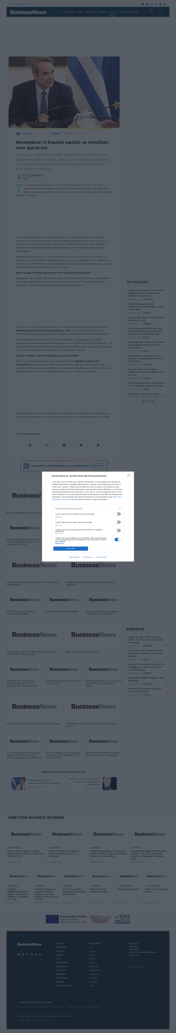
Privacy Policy (101, 557)
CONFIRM (70, 548)
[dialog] (88, 516)
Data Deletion (74, 557)
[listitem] (88, 508)
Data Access (88, 557)
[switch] (118, 514)
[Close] (129, 476)
